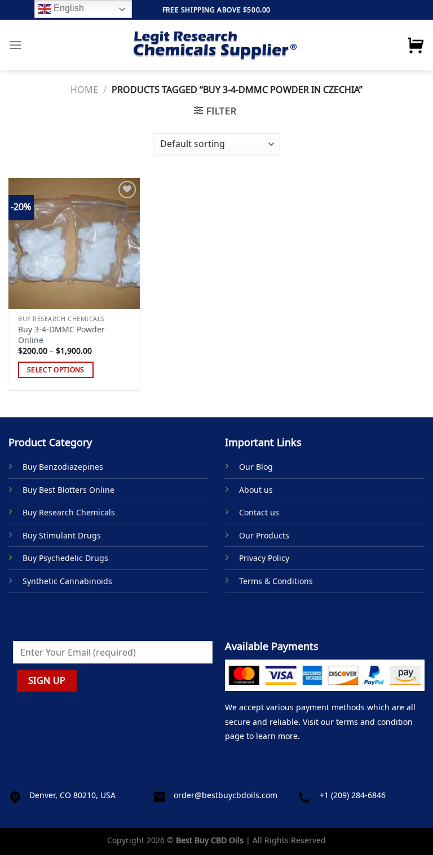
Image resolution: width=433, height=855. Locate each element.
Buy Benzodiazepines (63, 466)
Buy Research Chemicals (69, 512)
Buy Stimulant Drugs (62, 535)
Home (84, 89)
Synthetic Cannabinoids (67, 581)
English (67, 8)
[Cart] (416, 45)
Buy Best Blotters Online (68, 489)
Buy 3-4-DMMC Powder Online (61, 334)
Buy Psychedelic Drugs (65, 558)
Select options (56, 370)
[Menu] (15, 45)
